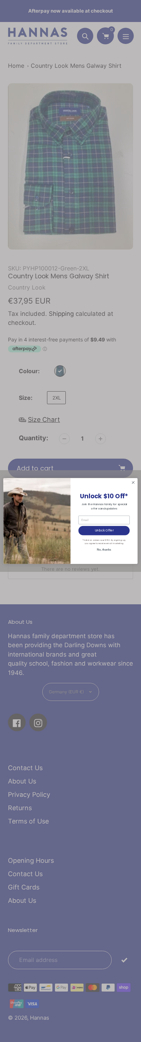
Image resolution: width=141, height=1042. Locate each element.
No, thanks (104, 549)
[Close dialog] (133, 483)
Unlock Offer (104, 530)
